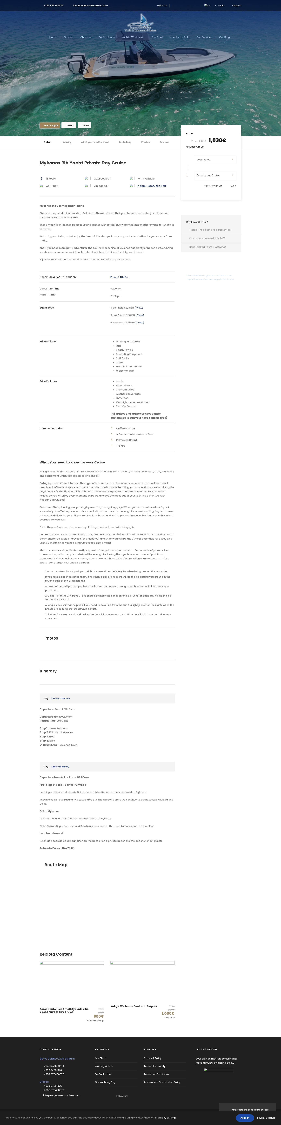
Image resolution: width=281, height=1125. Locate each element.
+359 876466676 (53, 5)
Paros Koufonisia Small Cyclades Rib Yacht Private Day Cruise (64, 1010)
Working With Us (104, 1066)
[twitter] (183, 5)
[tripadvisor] (199, 5)
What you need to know (95, 142)
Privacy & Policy (152, 1058)
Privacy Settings (266, 1117)
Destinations (107, 37)
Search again (51, 125)
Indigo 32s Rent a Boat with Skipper (133, 1006)
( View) (138, 307)
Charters (86, 37)
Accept (245, 1117)
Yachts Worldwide (133, 37)
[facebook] (173, 5)
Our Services (204, 37)
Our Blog (224, 37)
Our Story (100, 1058)
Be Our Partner (103, 1074)
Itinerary (66, 142)
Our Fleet (157, 37)
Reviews (164, 142)
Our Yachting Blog (105, 1082)
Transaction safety (154, 1066)
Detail (47, 142)
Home (53, 37)
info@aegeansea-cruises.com (90, 5)
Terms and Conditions (156, 1074)
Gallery (70, 125)
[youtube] (193, 5)
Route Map (125, 142)
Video (86, 125)
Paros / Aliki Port (120, 277)
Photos (145, 142)
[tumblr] (188, 5)
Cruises (69, 37)
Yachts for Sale (180, 37)
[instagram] (178, 5)
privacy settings (167, 1117)
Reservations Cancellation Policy (162, 1082)
